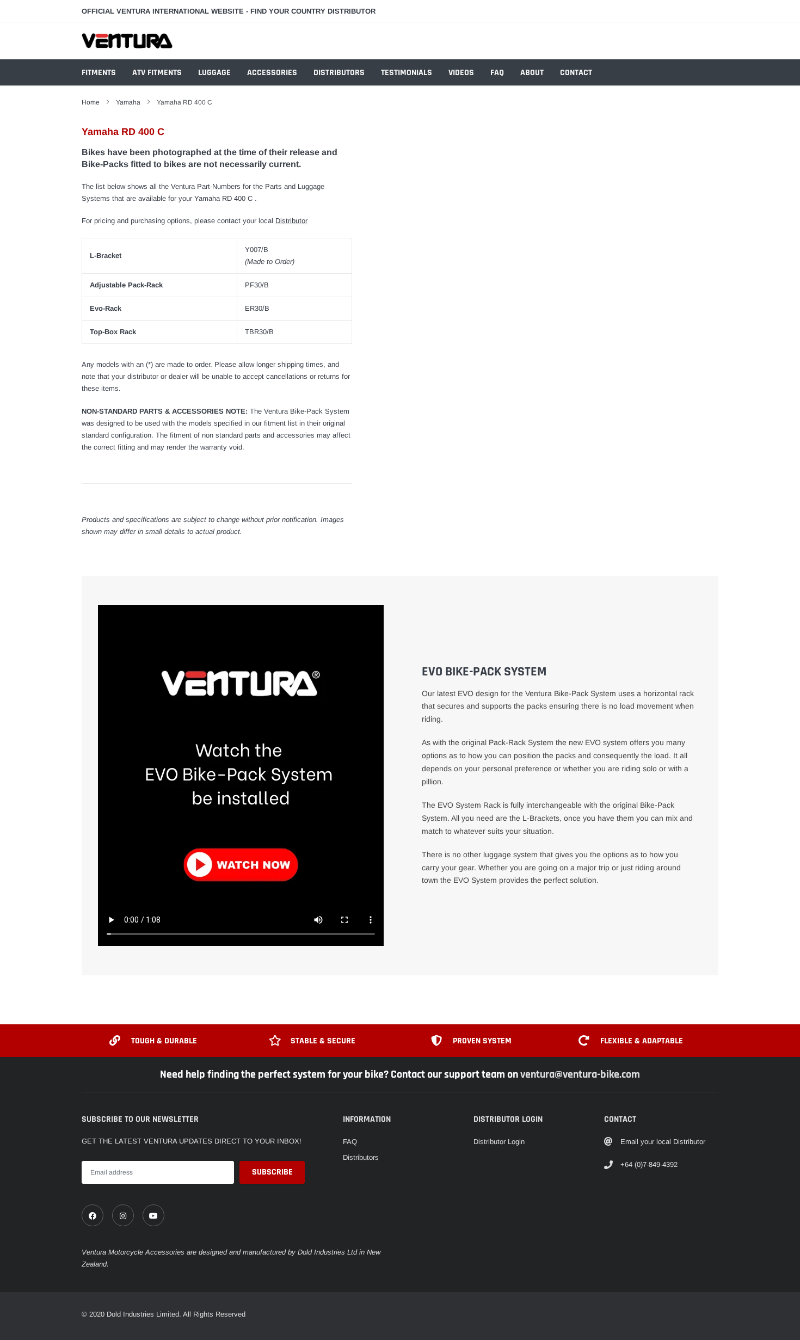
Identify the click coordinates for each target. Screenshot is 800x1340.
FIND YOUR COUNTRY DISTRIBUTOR (313, 11)
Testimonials (406, 72)
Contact (576, 72)
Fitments (99, 72)
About (532, 72)
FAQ (497, 72)
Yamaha (128, 102)
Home (91, 102)
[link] (92, 1215)
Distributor (291, 221)
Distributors (339, 72)
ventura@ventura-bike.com (580, 1074)
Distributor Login (499, 1142)
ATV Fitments (157, 72)
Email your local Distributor (662, 1142)
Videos (461, 72)
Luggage (214, 72)
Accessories (272, 72)
